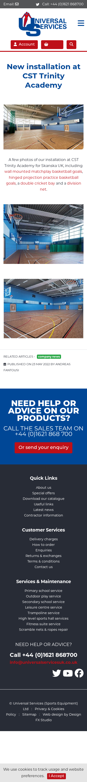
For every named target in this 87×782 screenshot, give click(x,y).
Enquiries (43, 550)
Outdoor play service (43, 596)
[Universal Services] (43, 23)
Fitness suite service (43, 624)
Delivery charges (43, 539)
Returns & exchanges (43, 556)
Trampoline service (44, 613)
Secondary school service (43, 602)
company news (49, 356)
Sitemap (29, 714)
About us (43, 487)
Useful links (43, 504)
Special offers (43, 493)
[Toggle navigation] (79, 23)
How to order (43, 545)
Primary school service (43, 591)
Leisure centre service (43, 607)
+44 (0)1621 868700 (67, 4)
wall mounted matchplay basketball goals (43, 171)
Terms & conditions (43, 561)
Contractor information (43, 515)
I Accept (56, 776)
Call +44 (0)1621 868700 (43, 655)
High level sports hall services (43, 618)
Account (27, 44)
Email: (9, 4)
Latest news (43, 510)
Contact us (44, 567)
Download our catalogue (43, 499)
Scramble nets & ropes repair (43, 629)
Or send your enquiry (43, 447)
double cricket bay (37, 183)
